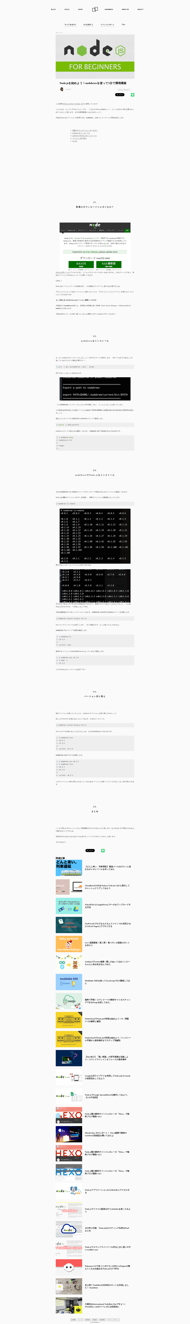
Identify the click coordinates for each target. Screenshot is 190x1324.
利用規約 (95, 1319)
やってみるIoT (70, 24)
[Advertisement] (96, 168)
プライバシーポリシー (113, 1319)
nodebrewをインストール (81, 133)
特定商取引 (102, 1319)
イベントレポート (107, 24)
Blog (53, 9)
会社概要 (73, 1319)
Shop (80, 9)
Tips (123, 24)
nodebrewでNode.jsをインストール (84, 136)
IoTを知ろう (88, 24)
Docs (67, 9)
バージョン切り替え (79, 138)
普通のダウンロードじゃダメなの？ (85, 130)
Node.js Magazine (124, 89)
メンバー (80, 1319)
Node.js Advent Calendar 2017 (74, 104)
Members (109, 9)
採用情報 (87, 1319)
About (140, 9)
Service (125, 9)
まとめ (74, 141)
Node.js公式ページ (62, 272)
